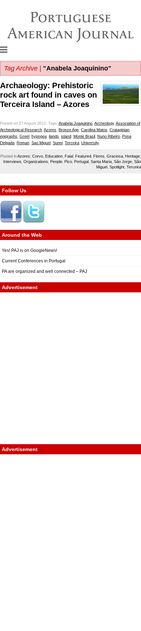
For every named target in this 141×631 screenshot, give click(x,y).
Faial (69, 156)
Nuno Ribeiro (108, 136)
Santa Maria (101, 161)
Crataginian (119, 130)
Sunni (58, 143)
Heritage (132, 156)
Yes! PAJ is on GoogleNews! (29, 250)
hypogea (39, 136)
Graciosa (115, 156)
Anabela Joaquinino (76, 123)
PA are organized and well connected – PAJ (44, 271)
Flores (98, 156)
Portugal (81, 161)
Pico (68, 161)
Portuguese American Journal (71, 25)
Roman (23, 143)
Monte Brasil (84, 136)
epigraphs (8, 136)
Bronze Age (69, 130)
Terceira (72, 143)
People (56, 161)
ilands (54, 136)
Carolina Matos (94, 130)
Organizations (36, 161)
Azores (50, 130)
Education (54, 156)
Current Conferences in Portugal (33, 260)
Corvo (37, 156)
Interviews (12, 161)
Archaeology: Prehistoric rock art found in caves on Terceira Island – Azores (48, 95)
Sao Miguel (41, 143)
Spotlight (117, 167)
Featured (83, 156)
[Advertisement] (70, 368)
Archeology (104, 123)
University (90, 143)
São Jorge (123, 161)
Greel (24, 136)
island (66, 136)
